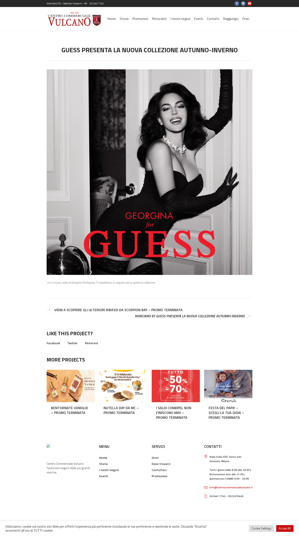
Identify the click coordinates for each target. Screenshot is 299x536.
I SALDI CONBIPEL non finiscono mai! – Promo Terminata (173, 412)
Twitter (72, 343)
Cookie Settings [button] (261, 528)
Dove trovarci (161, 463)
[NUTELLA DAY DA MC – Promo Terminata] (123, 386)
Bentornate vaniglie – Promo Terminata (69, 410)
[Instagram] (243, 3)
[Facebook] (236, 3)
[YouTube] (249, 3)
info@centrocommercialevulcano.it (231, 487)
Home (103, 457)
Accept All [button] (285, 528)
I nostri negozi (109, 470)
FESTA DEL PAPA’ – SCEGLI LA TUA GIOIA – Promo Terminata (226, 412)
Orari (155, 457)
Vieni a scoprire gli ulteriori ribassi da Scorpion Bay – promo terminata (118, 310)
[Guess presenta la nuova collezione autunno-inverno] (149, 172)
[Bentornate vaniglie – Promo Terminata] (71, 386)
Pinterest (91, 343)
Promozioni (159, 476)
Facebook (53, 343)
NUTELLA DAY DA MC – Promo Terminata (121, 410)
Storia (103, 463)
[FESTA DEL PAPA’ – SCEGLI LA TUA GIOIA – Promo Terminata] (228, 386)
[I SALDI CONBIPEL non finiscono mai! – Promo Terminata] (176, 386)
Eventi (103, 476)
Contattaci (159, 470)
